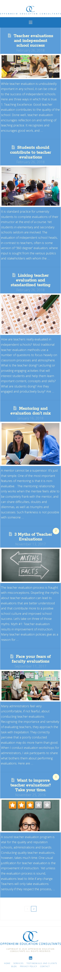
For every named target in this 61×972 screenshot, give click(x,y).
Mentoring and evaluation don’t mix (30, 411)
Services (19, 963)
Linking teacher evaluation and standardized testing (30, 280)
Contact (45, 966)
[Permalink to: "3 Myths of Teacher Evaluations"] (30, 565)
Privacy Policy (28, 966)
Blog (14, 966)
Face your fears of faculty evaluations (31, 659)
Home (7, 963)
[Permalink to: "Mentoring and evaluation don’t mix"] (30, 444)
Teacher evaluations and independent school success (33, 40)
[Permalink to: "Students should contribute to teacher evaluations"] (30, 186)
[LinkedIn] (30, 958)
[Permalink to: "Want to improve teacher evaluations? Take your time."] (30, 815)
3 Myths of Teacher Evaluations (33, 537)
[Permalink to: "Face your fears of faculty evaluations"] (30, 685)
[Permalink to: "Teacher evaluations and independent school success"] (30, 66)
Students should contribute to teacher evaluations (30, 152)
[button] (30, 22)
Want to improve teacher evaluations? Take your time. (30, 785)
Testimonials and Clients (42, 963)
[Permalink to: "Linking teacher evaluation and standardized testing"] (30, 314)
